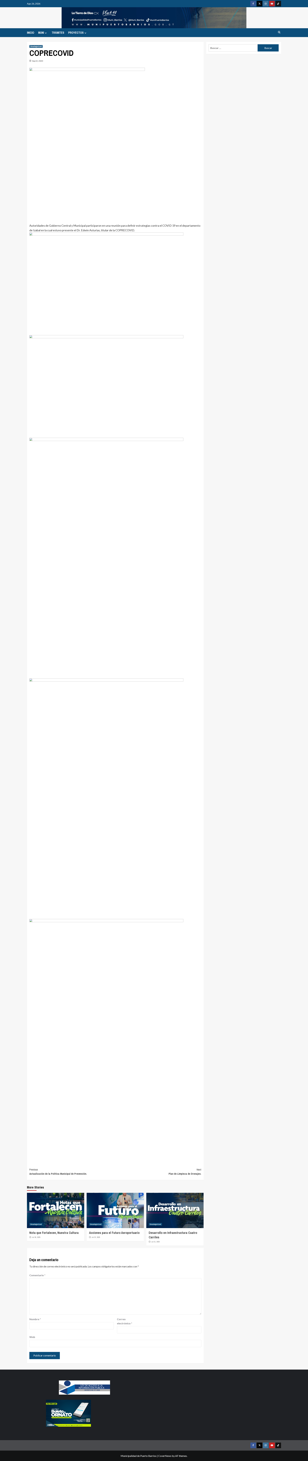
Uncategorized (36, 46)
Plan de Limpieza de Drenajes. (185, 1171)
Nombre (35, 1319)
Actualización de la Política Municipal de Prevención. (58, 1171)
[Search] (279, 32)
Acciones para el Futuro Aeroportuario (114, 1232)
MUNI (41, 33)
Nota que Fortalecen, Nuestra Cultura (54, 1232)
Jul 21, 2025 (155, 1242)
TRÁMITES (58, 33)
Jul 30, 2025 (36, 1237)
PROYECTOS (76, 33)
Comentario (37, 1275)
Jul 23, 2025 (96, 1237)
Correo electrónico (124, 1321)
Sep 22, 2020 (37, 61)
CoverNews (164, 1455)
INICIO (30, 33)
